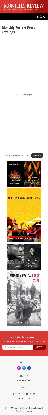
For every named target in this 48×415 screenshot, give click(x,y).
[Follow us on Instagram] (19, 368)
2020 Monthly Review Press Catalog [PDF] (24, 322)
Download (37, 155)
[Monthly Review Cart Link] (41, 17)
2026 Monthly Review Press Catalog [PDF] (15, 181)
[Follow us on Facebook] (29, 368)
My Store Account (24, 380)
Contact (24, 387)
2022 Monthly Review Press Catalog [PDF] (33, 264)
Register (24, 376)
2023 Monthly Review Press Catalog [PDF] (15, 264)
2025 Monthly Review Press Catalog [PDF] (33, 181)
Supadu (29, 411)
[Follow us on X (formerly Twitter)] (24, 368)
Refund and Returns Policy (24, 394)
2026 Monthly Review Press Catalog (17, 155)
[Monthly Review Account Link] (37, 17)
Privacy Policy (24, 398)
